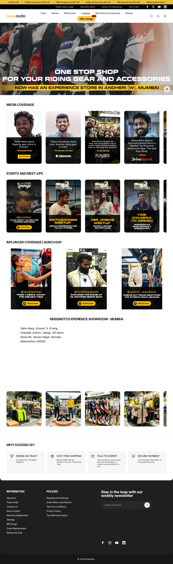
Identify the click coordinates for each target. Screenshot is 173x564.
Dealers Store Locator (65, 7)
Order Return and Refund (58, 502)
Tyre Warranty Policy (56, 515)
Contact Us (12, 506)
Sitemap (10, 519)
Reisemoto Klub (14, 532)
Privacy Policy (53, 511)
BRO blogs (11, 524)
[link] (63, 206)
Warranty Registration (17, 515)
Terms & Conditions (56, 506)
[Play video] (86, 60)
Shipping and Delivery (57, 498)
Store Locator (13, 511)
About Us (11, 498)
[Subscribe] (147, 505)
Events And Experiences (112, 7)
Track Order (12, 502)
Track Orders (134, 7)
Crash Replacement (16, 528)
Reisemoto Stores (87, 7)
